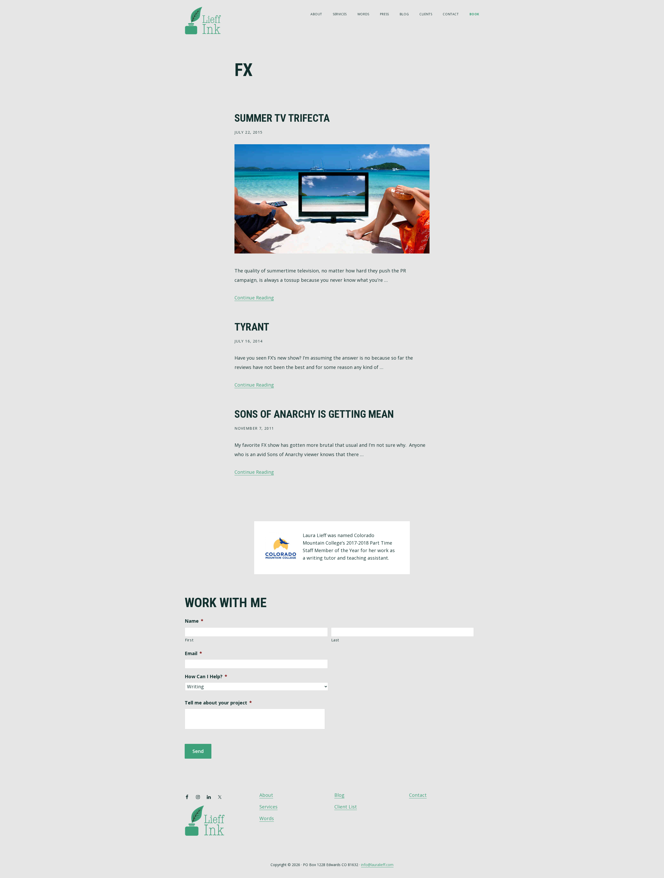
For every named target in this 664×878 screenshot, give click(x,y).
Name (194, 621)
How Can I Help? (206, 677)
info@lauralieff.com (377, 864)
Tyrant (251, 327)
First (189, 639)
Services (268, 807)
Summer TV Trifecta (282, 118)
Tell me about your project (218, 703)
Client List (345, 807)
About (266, 795)
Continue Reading (254, 297)
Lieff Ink (211, 20)
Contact (418, 795)
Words (266, 818)
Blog (339, 795)
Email (193, 653)
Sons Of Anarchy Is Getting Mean (314, 414)
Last (335, 639)
